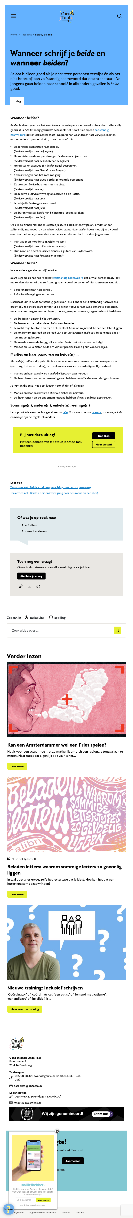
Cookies (65, 1212)
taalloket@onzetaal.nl (28, 1085)
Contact (79, 1212)
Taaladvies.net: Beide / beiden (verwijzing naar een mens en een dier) (54, 493)
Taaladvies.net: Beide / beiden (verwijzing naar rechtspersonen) (50, 487)
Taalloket (26, 34)
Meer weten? (103, 444)
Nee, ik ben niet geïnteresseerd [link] (33, 1205)
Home (13, 34)
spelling (60, 617)
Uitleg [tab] (17, 101)
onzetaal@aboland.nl (27, 1102)
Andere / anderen (34, 531)
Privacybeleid (16, 1212)
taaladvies (37, 617)
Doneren (104, 436)
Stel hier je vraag (31, 576)
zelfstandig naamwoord (68, 277)
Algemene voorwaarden (42, 1212)
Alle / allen (29, 525)
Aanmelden (73, 1161)
